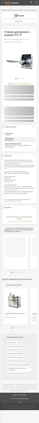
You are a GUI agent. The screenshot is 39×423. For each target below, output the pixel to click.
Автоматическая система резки (16, 346)
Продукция (18, 21)
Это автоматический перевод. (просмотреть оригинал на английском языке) (17, 200)
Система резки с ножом (14, 350)
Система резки (12, 342)
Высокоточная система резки (16, 353)
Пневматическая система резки (16, 361)
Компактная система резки (15, 357)
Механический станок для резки (17, 373)
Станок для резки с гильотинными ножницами (17, 369)
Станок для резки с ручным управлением (19, 364)
